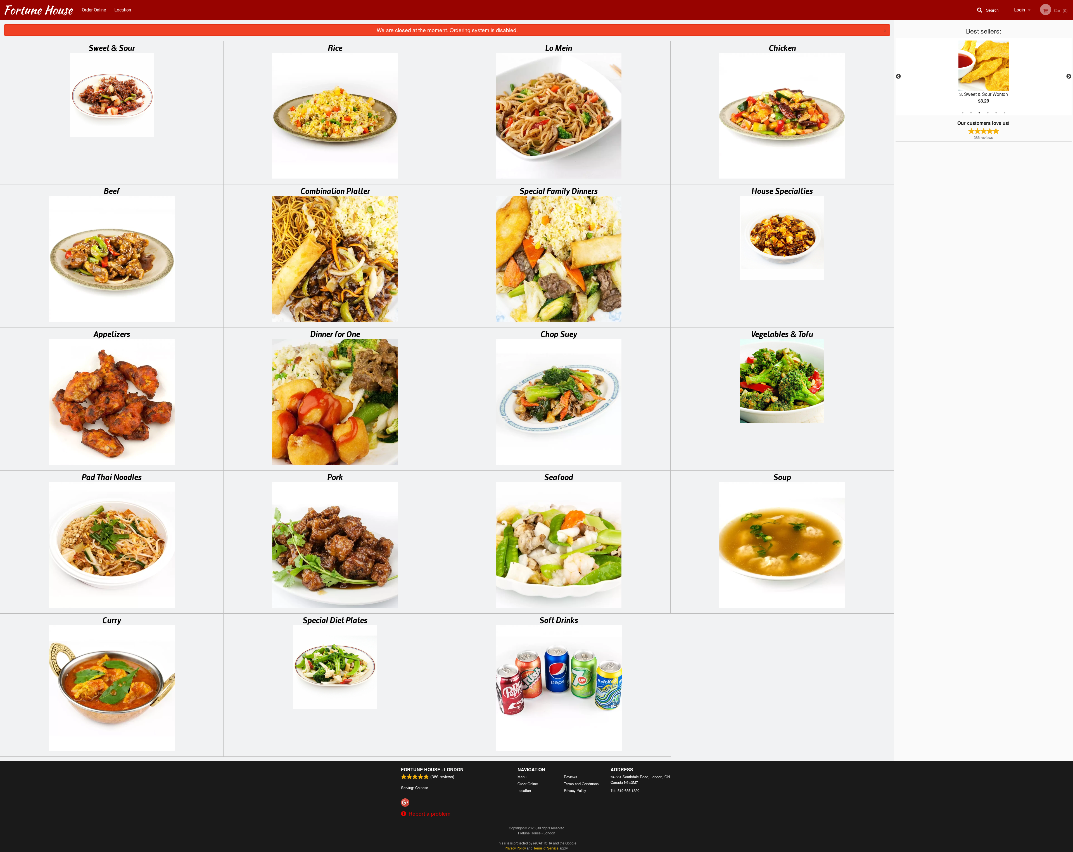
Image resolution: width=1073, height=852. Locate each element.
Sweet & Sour (112, 47)
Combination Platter (335, 190)
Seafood (558, 476)
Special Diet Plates (335, 619)
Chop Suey (558, 333)
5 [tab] (996, 112)
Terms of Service (546, 848)
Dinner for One (335, 333)
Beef (112, 190)
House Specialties (782, 190)
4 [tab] (988, 112)
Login (1019, 10)
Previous (898, 76)
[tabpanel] (983, 76)
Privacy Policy (575, 790)
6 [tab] (1004, 112)
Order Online (94, 10)
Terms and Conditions (581, 783)
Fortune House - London (432, 769)
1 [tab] (962, 112)
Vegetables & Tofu (782, 333)
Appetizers (111, 333)
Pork (335, 476)
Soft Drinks (558, 619)
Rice (335, 47)
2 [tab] (971, 112)
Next (1069, 76)
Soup (782, 476)
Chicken (782, 47)
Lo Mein (558, 47)
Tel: (625, 790)
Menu (521, 776)
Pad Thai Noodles (112, 476)
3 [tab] (979, 112)
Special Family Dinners (558, 190)
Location (122, 10)
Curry (111, 619)
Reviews (570, 776)
